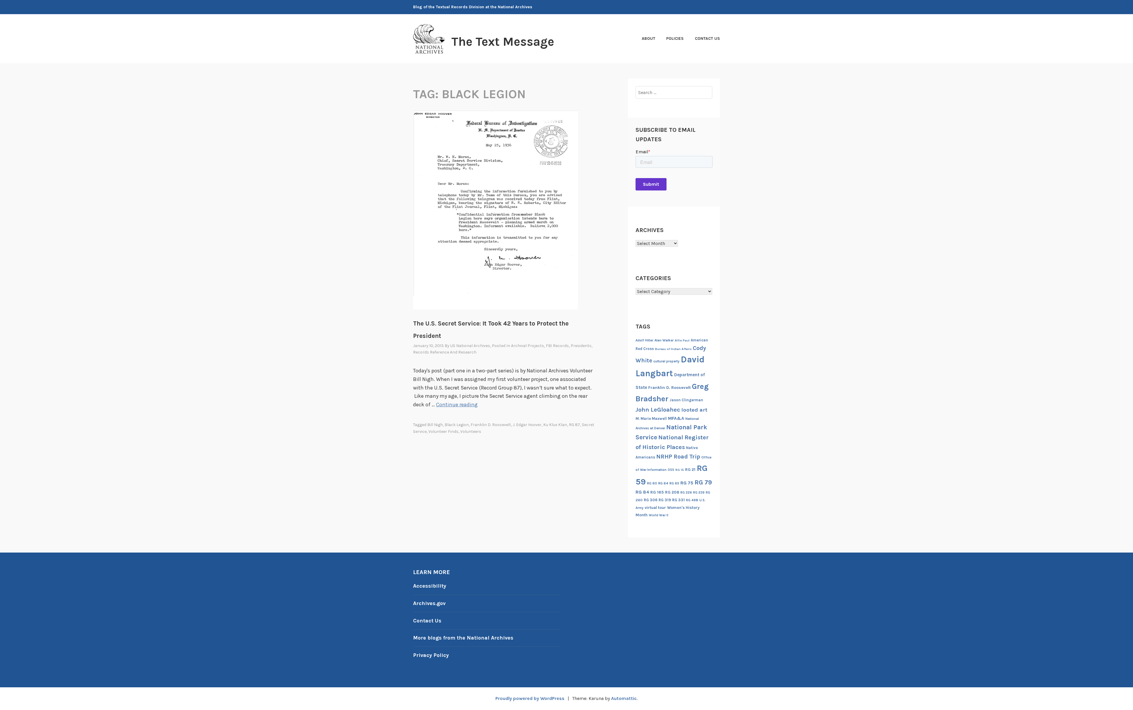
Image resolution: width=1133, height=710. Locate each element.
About (648, 38)
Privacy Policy (431, 655)
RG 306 (650, 500)
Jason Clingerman (686, 400)
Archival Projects (527, 345)
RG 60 (652, 483)
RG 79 (703, 482)
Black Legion (457, 424)
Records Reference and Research (445, 352)
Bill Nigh (435, 424)
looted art (694, 410)
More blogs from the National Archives (463, 638)
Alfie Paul (682, 340)
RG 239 (699, 492)
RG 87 (574, 424)
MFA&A (676, 418)
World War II (658, 515)
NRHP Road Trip (678, 456)
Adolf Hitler (644, 340)
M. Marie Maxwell (651, 418)
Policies (675, 38)
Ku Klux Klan (555, 424)
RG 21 (690, 469)
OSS (671, 470)
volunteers (470, 431)
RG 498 (692, 500)
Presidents (581, 345)
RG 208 (672, 492)
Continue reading (457, 404)
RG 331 (678, 500)
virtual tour (655, 507)
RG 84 (642, 492)
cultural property (666, 361)
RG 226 (686, 492)
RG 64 (663, 483)
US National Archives (470, 345)
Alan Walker (664, 340)
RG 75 (686, 483)
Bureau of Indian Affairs (673, 349)
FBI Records (557, 345)
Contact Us (707, 38)
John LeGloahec (658, 409)
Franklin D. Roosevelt (491, 424)
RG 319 (665, 500)
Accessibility (429, 586)
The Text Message (502, 41)
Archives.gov (429, 603)
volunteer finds (443, 431)
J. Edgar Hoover (527, 424)
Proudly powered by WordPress (529, 698)
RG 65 (674, 483)
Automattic (624, 698)
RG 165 (657, 492)
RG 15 (679, 470)
